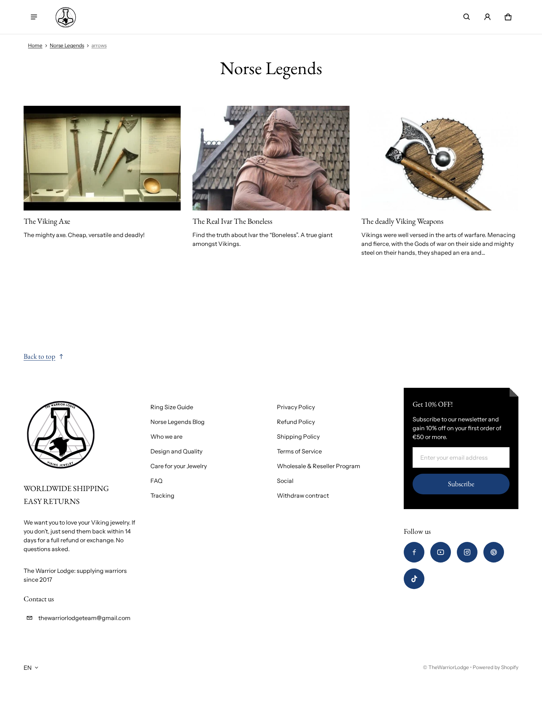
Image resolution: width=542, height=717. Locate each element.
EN (28, 667)
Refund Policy (296, 421)
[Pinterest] (493, 552)
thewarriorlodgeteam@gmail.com (84, 618)
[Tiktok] (414, 578)
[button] (466, 17)
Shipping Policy (298, 436)
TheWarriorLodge (448, 667)
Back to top (39, 356)
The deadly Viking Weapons (402, 221)
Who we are (166, 436)
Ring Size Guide (171, 407)
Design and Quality (176, 451)
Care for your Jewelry (178, 466)
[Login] (487, 17)
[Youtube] (440, 552)
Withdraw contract (303, 495)
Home (35, 45)
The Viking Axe (47, 221)
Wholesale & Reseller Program (318, 466)
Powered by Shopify (495, 667)
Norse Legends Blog (177, 421)
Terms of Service (299, 451)
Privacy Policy (296, 407)
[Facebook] (414, 552)
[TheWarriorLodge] (66, 17)
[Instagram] (467, 552)
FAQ (156, 480)
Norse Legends (67, 45)
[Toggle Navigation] (34, 17)
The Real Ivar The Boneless (232, 221)
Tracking (162, 495)
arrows (99, 45)
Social (285, 480)
